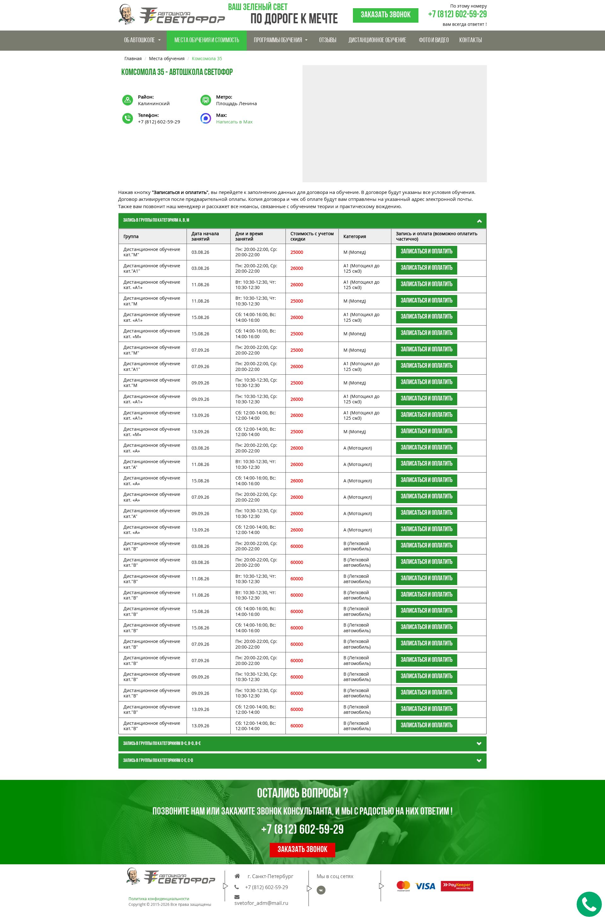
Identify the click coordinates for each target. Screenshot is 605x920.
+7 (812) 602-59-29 (457, 15)
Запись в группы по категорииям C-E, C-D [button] (158, 760)
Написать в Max (234, 121)
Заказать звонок (386, 15)
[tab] (302, 220)
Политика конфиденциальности (159, 898)
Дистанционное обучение (377, 40)
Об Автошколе (139, 40)
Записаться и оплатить (426, 251)
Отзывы (327, 40)
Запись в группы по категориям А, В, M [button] (156, 220)
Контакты (470, 40)
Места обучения (167, 58)
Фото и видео (434, 40)
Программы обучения (278, 40)
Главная (133, 58)
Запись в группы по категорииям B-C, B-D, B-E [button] (162, 743)
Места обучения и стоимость (207, 40)
